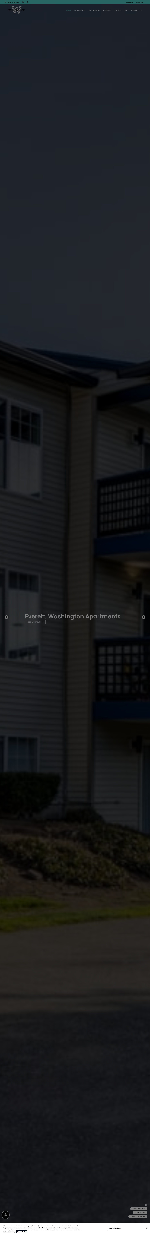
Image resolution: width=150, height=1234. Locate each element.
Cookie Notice (22, 1232)
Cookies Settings (115, 1228)
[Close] (146, 1228)
